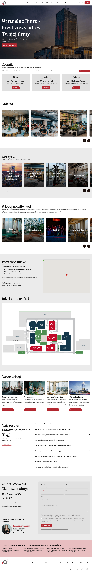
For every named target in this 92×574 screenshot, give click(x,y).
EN (82, 2)
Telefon (67, 490)
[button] (28, 2)
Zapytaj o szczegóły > (9, 45)
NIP (66, 484)
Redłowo (10, 569)
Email (42, 490)
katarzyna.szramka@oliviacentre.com (23, 532)
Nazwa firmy (44, 484)
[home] (4, 2)
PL (79, 2)
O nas (61, 562)
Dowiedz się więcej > (8, 409)
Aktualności (44, 562)
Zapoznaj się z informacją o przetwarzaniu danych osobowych (54, 529)
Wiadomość (44, 503)
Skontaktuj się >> (7, 444)
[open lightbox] (15, 123)
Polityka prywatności (85, 562)
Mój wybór (43, 496)
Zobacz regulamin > (84, 71)
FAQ (67, 562)
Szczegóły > (16, 87)
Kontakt (87, 2)
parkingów (32, 277)
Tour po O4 (53, 562)
